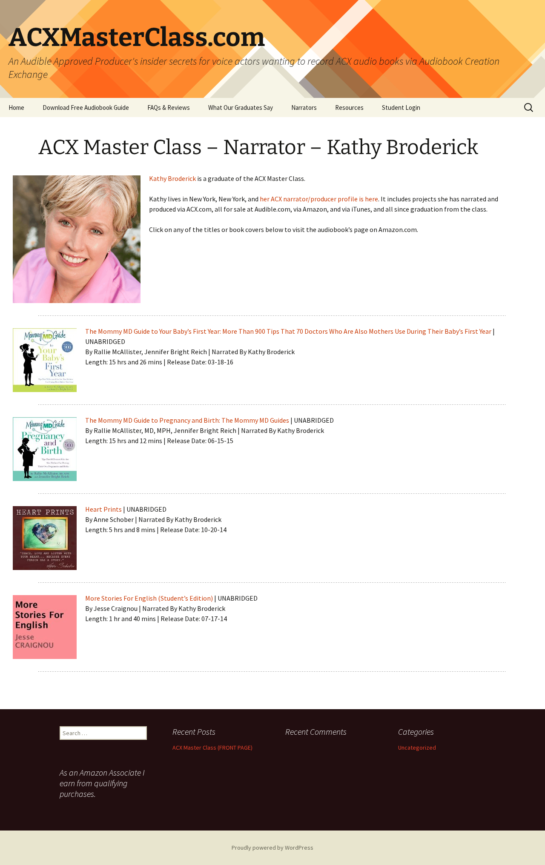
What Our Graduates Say (240, 107)
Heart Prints (103, 509)
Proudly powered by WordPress (272, 847)
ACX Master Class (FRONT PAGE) (212, 747)
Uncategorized (417, 747)
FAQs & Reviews (168, 107)
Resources (349, 107)
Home (16, 107)
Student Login (401, 107)
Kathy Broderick (172, 178)
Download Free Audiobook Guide (86, 107)
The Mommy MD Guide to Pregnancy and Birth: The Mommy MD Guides (187, 420)
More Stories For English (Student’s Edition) (149, 598)
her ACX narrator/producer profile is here (319, 199)
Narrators (304, 107)
